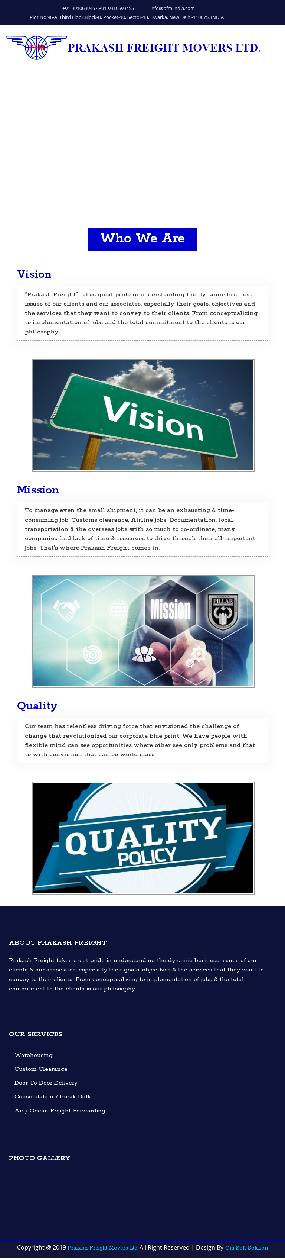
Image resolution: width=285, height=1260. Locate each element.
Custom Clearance (41, 1069)
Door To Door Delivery (46, 1083)
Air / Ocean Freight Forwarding (59, 1111)
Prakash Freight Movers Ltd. (103, 1248)
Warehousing (33, 1055)
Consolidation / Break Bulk (52, 1097)
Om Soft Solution (245, 1248)
